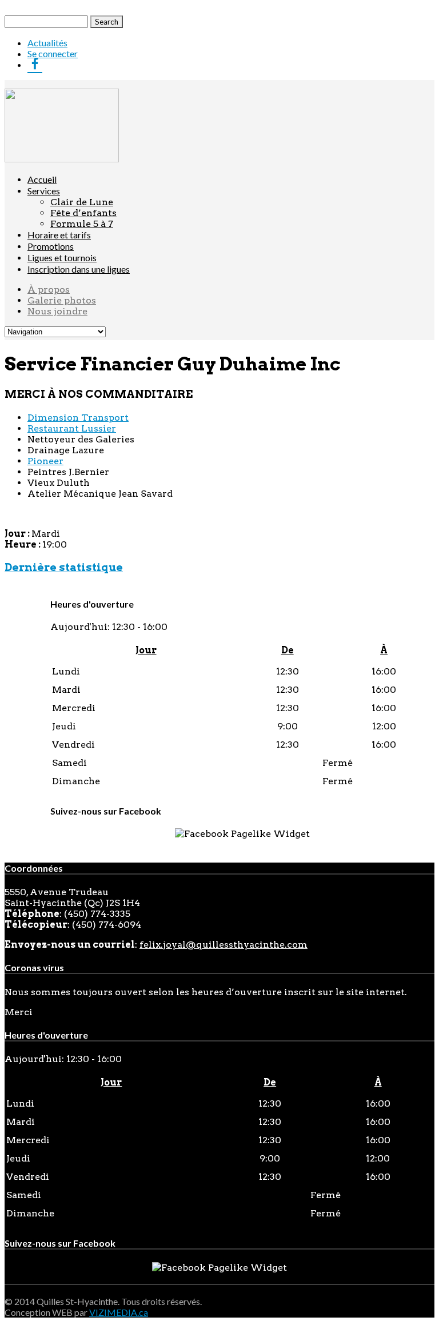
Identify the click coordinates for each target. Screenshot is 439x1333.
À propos (48, 289)
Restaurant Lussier (71, 428)
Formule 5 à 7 (81, 223)
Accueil (42, 179)
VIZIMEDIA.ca (118, 1312)
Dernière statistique (64, 567)
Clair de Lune (81, 202)
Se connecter (52, 53)
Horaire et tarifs (59, 234)
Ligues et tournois (62, 257)
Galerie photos (61, 300)
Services (43, 190)
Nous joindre (57, 311)
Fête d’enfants (83, 212)
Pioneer (45, 461)
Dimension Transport (78, 417)
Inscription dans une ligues (78, 269)
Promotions (50, 246)
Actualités (47, 42)
